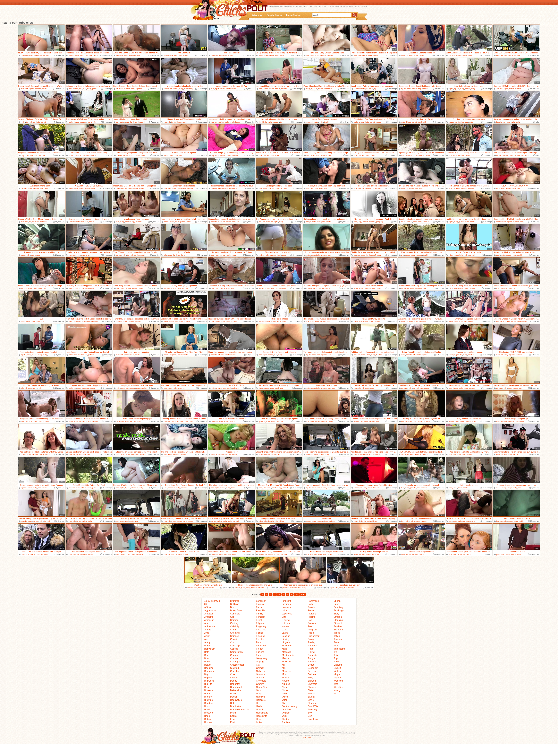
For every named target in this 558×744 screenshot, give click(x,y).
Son (310, 716)
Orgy (284, 716)
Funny (259, 655)
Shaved (312, 681)
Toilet (336, 655)
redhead (425, 89)
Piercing (312, 613)
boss (86, 222)
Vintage (338, 671)
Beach (207, 665)
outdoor (271, 55)
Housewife (261, 716)
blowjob (48, 55)
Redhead (312, 645)
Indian (259, 722)
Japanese (287, 613)
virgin (180, 388)
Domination (236, 706)
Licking (285, 639)
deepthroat (328, 89)
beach (237, 122)
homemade (525, 155)
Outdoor (286, 719)
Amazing (208, 617)
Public (311, 633)
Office (285, 696)
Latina (285, 633)
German (260, 668)
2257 (305, 737)
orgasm (320, 89)
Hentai (259, 709)
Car (232, 617)
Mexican (286, 661)
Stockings (339, 610)
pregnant (85, 388)
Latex (285, 629)
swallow (318, 421)
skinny (128, 454)
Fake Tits (260, 610)
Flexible (260, 639)
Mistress (286, 671)
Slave (311, 700)
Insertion (286, 604)
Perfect (311, 610)
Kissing (286, 620)
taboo (284, 321)
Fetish (259, 620)
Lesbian (286, 636)
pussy (282, 55)
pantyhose (418, 288)
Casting (234, 623)
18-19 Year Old (212, 601)
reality (36, 55)
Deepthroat (236, 687)
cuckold (278, 288)
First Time (261, 629)
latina (272, 89)
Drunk (233, 712)
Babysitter (209, 649)
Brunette (234, 601)
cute (359, 55)
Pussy (311, 639)
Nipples (286, 684)
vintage (509, 488)
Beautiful (208, 668)
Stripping (338, 620)
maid (82, 222)
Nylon (285, 693)
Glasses (260, 677)
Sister (311, 690)
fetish (424, 122)
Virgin (337, 674)
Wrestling (338, 687)
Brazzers (208, 712)
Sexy (310, 677)
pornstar (170, 55)
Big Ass (208, 677)
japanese (214, 122)
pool (418, 488)
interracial (119, 55)
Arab (206, 633)
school (71, 321)
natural (95, 55)
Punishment (314, 636)
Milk (284, 668)
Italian (285, 610)
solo (502, 554)
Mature (285, 658)
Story (336, 613)
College (234, 649)
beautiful (357, 89)
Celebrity (234, 626)
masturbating (188, 89)
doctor (170, 388)
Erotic (233, 722)
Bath (206, 652)
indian (166, 222)
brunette (91, 288)
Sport (336, 604)
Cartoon (234, 620)
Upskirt (337, 668)
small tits (323, 55)
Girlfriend (260, 671)
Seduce (312, 674)
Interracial (287, 607)
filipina (183, 255)
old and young (77, 89)
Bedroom (209, 671)
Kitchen (286, 623)
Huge (259, 719)
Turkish (337, 661)
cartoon (470, 321)
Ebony (233, 716)
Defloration (236, 690)
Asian (207, 636)
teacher (379, 355)
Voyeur (337, 677)
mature (511, 89)
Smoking (312, 709)
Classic (234, 639)
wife (497, 89)
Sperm (337, 601)
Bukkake (234, 604)
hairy (41, 188)
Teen (336, 642)
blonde (510, 55)
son (450, 55)
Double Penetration (240, 709)
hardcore (89, 55)
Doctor (233, 696)
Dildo (233, 693)
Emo (232, 719)
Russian (312, 661)
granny (28, 355)
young (514, 255)
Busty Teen (236, 610)
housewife (221, 222)
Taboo (337, 633)
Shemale (312, 684)
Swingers (338, 629)
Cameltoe (235, 613)
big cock (504, 55)
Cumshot (234, 671)
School (311, 665)
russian (265, 55)
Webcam (338, 681)
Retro (310, 649)
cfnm (379, 288)
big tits (224, 55)
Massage (286, 652)
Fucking (260, 652)
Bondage (209, 703)
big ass (31, 55)
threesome (132, 55)
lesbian (141, 188)
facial (420, 122)
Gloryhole (261, 681)
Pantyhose (313, 601)
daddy (498, 222)
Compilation (236, 652)
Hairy (259, 693)
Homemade (262, 712)
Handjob (260, 696)
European (261, 601)
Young (337, 690)
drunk (318, 222)
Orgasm (286, 712)
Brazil (207, 709)
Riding (311, 652)
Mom (284, 674)
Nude (285, 687)
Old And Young (289, 706)
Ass (206, 639)
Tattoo (337, 636)
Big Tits (208, 684)
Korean (285, 626)
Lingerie (286, 642)
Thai (336, 645)
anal (165, 55)
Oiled (284, 700)
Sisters (311, 693)
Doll (232, 703)
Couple (234, 658)
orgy (139, 55)
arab (453, 55)
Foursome (261, 645)
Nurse (285, 690)
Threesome (339, 649)
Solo (310, 712)
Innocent (286, 601)
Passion (312, 607)
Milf (284, 665)
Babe (207, 645)
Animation (209, 626)
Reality (311, 642)
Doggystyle (236, 700)
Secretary (313, 671)
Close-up (235, 645)
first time (458, 122)
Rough (311, 658)
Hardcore (261, 700)
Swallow (338, 626)
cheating (46, 421)
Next (303, 594)
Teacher (338, 639)
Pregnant (312, 629)
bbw (216, 55)
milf (220, 55)
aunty (416, 321)
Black (207, 693)
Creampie (235, 661)
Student (338, 623)
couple (470, 55)
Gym (258, 690)
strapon (369, 454)
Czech (233, 677)
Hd (257, 703)
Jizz (284, 617)
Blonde (208, 696)
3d (205, 604)
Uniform (338, 665)
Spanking (313, 719)
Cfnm (233, 629)
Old (284, 703)
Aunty (207, 642)
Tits (335, 652)
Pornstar (312, 623)
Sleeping (312, 703)
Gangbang (261, 658)
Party (310, 604)
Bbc (206, 655)
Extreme (260, 604)
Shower (312, 687)
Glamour (260, 674)
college (228, 155)
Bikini (207, 687)
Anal (206, 623)
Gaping (260, 661)
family (473, 89)
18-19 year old (220, 155)
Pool (310, 620)
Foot (258, 642)
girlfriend (24, 188)
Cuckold (234, 668)
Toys (336, 658)
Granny (260, 684)
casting (467, 155)
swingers (235, 388)
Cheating (235, 633)
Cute (232, 674)
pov (366, 89)
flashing (84, 288)
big (375, 89)
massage (24, 55)
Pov (310, 626)
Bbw (206, 658)
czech (416, 55)
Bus (232, 607)
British (207, 719)
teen (307, 55)
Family (259, 613)
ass (180, 55)
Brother (208, 722)
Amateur (208, 613)
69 (335, 693)
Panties (286, 722)
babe (38, 122)
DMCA (309, 737)
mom (213, 55)
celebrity (282, 521)
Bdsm (207, 661)
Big (206, 674)
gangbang (379, 222)
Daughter (235, 684)
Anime (207, 629)
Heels (259, 706)
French (259, 649)
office (94, 122)
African (208, 607)
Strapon (338, 617)
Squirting (338, 607)
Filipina (260, 623)
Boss (207, 706)
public (518, 122)
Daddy (233, 681)
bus (32, 255)
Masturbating (288, 655)
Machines (287, 645)
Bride (207, 716)
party (498, 188)
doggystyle (141, 122)
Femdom (260, 617)
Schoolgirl (313, 668)
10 (296, 594)
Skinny (311, 696)
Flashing (260, 636)
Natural (285, 681)
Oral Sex (286, 709)
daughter (172, 355)
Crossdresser (237, 665)
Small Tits (313, 706)
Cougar (234, 655)
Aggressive (210, 610)
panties (94, 89)
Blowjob (208, 700)
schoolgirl (77, 321)
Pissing (311, 617)
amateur (330, 55)
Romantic (313, 655)
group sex (373, 288)
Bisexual (208, 690)
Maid (284, 649)
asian (308, 155)
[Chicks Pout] (219, 10)
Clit (232, 642)
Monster (286, 677)
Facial (259, 607)
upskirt (284, 255)
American (209, 620)
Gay (258, 665)
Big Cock (209, 681)
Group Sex (261, 687)
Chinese (234, 636)
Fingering (261, 626)
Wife (336, 684)
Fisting (259, 633)
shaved (42, 55)
